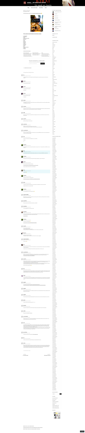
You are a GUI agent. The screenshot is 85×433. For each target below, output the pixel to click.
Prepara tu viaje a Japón (39, 427)
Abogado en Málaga (26, 194)
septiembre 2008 (54, 321)
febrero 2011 (53, 285)
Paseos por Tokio (54, 100)
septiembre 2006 (54, 351)
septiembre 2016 (54, 203)
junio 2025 (53, 141)
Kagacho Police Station (26, 38)
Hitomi (24, 275)
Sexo (52, 109)
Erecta (24, 40)
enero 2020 (53, 167)
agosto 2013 (53, 248)
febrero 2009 (53, 315)
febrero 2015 (53, 227)
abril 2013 (53, 253)
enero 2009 (53, 316)
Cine (52, 53)
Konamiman (25, 211)
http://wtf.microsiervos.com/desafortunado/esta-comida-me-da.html (30, 165)
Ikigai (53, 78)
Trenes (53, 125)
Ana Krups (24, 144)
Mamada (24, 41)
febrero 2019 (53, 171)
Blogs (53, 48)
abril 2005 (53, 372)
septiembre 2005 (54, 366)
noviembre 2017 (54, 187)
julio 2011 (53, 279)
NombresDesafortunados (55, 95)
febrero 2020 (53, 166)
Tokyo (53, 120)
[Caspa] (46, 54)
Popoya (24, 45)
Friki (52, 70)
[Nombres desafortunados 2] (37, 53)
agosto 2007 (53, 337)
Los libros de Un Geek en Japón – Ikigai (27, 427)
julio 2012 (53, 264)
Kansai (53, 84)
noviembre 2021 (54, 151)
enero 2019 (53, 172)
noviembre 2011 (54, 274)
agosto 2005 (53, 367)
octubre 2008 (53, 320)
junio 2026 (53, 140)
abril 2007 (53, 342)
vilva (24, 136)
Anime (53, 43)
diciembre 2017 (54, 186)
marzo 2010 (53, 299)
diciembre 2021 (54, 150)
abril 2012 (53, 268)
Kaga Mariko (25, 36)
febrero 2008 (53, 330)
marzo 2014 (53, 239)
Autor (46, 7)
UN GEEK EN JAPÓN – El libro (55, 405)
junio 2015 (53, 222)
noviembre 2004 (54, 378)
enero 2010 (53, 301)
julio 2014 (53, 234)
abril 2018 (53, 181)
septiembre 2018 (54, 177)
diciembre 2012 (54, 258)
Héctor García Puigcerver (57, 24)
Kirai (29, 10)
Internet (53, 80)
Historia (53, 75)
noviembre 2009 (54, 304)
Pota (24, 46)
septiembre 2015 (54, 218)
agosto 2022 (53, 145)
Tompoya (24, 48)
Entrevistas (53, 63)
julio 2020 (53, 160)
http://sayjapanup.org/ (35, 334)
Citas (53, 54)
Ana (24, 244)
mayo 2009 (53, 311)
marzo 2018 (53, 182)
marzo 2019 (53, 170)
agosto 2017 (53, 191)
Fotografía (53, 68)
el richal (24, 86)
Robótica (53, 105)
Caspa (24, 37)
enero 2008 (53, 331)
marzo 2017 (53, 196)
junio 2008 (53, 325)
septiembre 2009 (54, 306)
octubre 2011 (53, 275)
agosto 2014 (53, 233)
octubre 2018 (53, 176)
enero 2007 (53, 346)
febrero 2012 (53, 270)
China (53, 49)
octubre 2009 (53, 305)
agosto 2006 (53, 352)
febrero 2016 (53, 212)
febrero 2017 (53, 197)
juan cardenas (25, 332)
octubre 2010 (53, 290)
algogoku (24, 282)
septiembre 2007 (54, 336)
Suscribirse (41, 7)
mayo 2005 (53, 371)
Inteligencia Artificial (54, 79)
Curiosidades (53, 58)
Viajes (53, 130)
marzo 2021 (53, 155)
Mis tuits (53, 35)
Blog (28, 7)
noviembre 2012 (54, 259)
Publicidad (53, 104)
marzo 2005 (53, 373)
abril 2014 (53, 238)
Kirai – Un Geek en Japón (36, 2)
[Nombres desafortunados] (27, 54)
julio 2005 (53, 368)
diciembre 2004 (54, 377)
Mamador (24, 42)
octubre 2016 (53, 202)
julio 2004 (53, 383)
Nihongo (53, 94)
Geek (53, 73)
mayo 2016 (53, 208)
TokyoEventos (53, 121)
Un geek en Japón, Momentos (55, 406)
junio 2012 (53, 265)
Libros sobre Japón (34, 7)
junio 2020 (53, 161)
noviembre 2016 (54, 201)
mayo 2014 (53, 237)
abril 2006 (53, 357)
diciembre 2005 (54, 362)
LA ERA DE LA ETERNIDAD (55, 401)
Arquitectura (53, 44)
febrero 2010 (53, 300)
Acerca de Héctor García (34, 427)
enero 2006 (53, 361)
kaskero (24, 100)
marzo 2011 (53, 284)
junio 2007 (53, 340)
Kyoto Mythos (53, 400)
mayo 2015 (53, 223)
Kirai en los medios (54, 85)
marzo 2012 (53, 269)
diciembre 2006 (54, 347)
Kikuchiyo (24, 305)
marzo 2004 (53, 388)
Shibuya (53, 110)
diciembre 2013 (54, 243)
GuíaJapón (53, 74)
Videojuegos (53, 131)
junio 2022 (53, 146)
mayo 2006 (53, 356)
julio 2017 (53, 192)
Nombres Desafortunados (37, 13)
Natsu (24, 182)
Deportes (53, 59)
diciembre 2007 (54, 332)
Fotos (53, 69)
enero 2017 (53, 198)
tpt (23, 337)
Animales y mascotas (54, 42)
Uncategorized (54, 126)
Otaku (53, 99)
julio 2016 (53, 206)
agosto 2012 (53, 263)
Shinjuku (53, 111)
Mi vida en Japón (54, 90)
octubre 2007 (53, 335)
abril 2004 (53, 387)
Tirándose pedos (56, 28)
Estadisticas (53, 64)
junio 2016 (53, 207)
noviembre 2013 (54, 244)
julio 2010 (53, 294)
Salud (53, 106)
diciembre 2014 (54, 228)
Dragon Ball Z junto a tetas (57, 30)
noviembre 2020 (54, 156)
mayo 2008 (53, 326)
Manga (53, 89)
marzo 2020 (53, 165)
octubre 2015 (53, 217)
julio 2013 (53, 249)
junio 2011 (53, 280)
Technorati (53, 115)
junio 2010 (53, 295)
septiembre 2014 (54, 232)
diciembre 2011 (54, 273)
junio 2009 (53, 310)
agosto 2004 (53, 382)
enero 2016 (53, 213)
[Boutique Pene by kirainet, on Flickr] (37, 31)
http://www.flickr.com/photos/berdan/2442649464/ (29, 255)
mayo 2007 (53, 341)
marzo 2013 (53, 254)
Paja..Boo (24, 44)
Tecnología (53, 116)
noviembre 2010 (54, 289)
